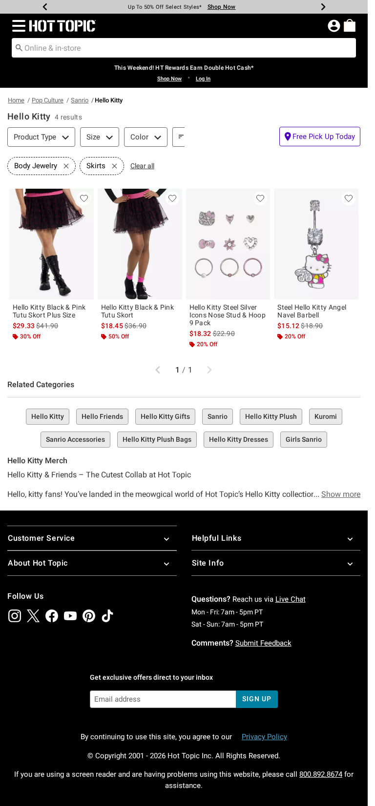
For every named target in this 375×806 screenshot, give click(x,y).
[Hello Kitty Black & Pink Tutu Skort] (140, 244)
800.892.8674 (320, 774)
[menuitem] (349, 25)
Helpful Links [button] (217, 538)
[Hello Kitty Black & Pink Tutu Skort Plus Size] (51, 244)
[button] (17, 26)
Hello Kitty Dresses (238, 439)
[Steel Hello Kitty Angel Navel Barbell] (316, 244)
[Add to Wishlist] (84, 198)
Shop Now (222, 6)
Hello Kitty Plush (271, 416)
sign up (256, 699)
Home (16, 100)
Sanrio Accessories (75, 439)
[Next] (323, 7)
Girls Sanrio (304, 439)
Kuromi (325, 416)
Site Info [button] (208, 563)
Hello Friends (102, 416)
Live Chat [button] (290, 599)
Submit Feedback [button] (263, 643)
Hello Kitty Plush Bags (157, 439)
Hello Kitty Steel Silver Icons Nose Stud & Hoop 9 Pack (227, 315)
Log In (203, 79)
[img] (14, 616)
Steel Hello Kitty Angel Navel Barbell (311, 311)
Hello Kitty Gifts (165, 416)
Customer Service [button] (41, 538)
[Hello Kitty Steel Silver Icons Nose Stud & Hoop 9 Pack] (228, 244)
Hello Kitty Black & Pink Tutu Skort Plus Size (49, 311)
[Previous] (45, 7)
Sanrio (79, 100)
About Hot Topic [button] (38, 563)
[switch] (319, 136)
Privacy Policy (264, 736)
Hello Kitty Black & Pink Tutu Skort (137, 311)
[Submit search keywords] (19, 47)
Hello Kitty (47, 416)
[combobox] (184, 48)
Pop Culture (47, 100)
